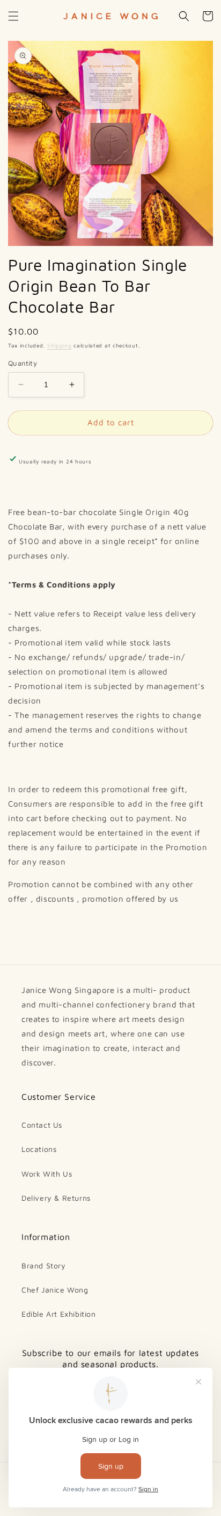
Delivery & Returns (56, 1197)
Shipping (59, 345)
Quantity (22, 363)
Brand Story (43, 1265)
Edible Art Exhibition (58, 1313)
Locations (38, 1149)
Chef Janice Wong (55, 1289)
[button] (13, 16)
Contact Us (41, 1124)
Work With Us (46, 1173)
